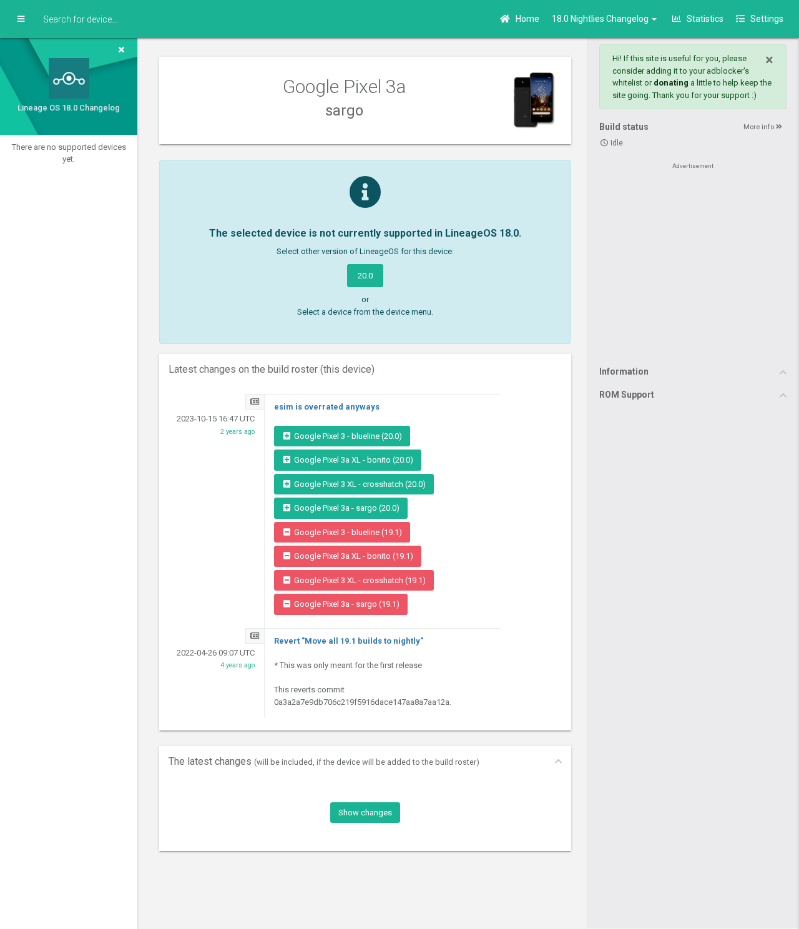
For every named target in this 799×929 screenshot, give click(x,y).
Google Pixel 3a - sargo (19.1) (346, 604)
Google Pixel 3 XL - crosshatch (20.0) (359, 484)
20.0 (365, 275)
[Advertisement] (693, 263)
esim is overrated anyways (327, 406)
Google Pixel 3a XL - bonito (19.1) (352, 556)
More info (759, 127)
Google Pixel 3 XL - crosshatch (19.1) (359, 580)
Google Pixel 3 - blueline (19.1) (347, 532)
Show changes (365, 812)
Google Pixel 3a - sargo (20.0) (346, 508)
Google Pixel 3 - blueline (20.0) (347, 436)
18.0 (601, 19)
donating (671, 82)
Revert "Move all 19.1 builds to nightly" (348, 641)
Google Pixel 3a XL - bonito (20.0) (352, 459)
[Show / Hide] (20, 19)
